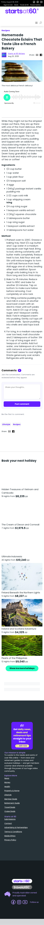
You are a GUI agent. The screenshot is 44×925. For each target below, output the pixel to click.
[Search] (41, 22)
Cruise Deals (9, 811)
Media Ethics (9, 836)
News (6, 778)
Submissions (10, 819)
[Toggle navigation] (36, 23)
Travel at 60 (24, 5)
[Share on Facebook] (40, 54)
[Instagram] (37, 1)
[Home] (22, 10)
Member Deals (10, 799)
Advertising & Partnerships (16, 827)
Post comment (22, 404)
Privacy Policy (10, 840)
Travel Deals (9, 807)
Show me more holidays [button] (22, 668)
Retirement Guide (12, 803)
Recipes (16, 424)
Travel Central (35, 5)
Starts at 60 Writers (16, 53)
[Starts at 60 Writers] (4, 54)
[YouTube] (41, 1)
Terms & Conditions (13, 831)
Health (7, 786)
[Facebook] (34, 1)
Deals (16, 5)
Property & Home (11, 790)
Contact (8, 823)
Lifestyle (6, 424)
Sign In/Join (8, 5)
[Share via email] (37, 54)
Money (7, 782)
